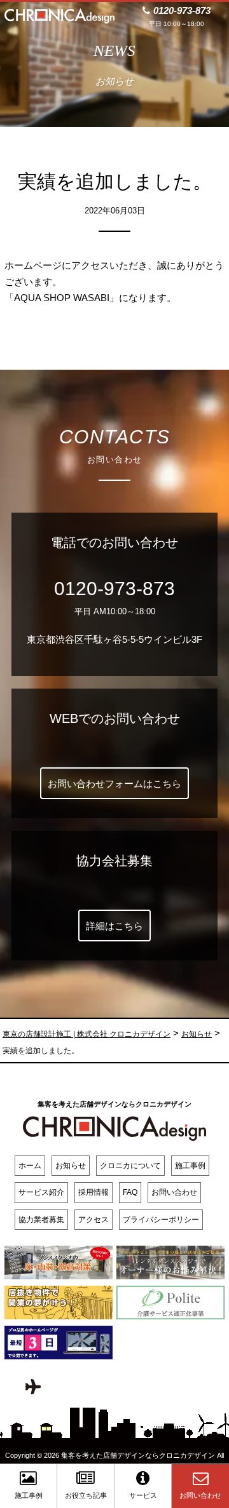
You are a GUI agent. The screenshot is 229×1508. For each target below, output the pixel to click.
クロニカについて (130, 1165)
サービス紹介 (41, 1192)
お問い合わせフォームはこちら (114, 783)
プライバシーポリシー (161, 1219)
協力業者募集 (41, 1219)
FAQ (130, 1192)
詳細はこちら (114, 925)
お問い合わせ (174, 1192)
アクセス (93, 1219)
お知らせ (70, 1165)
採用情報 (93, 1192)
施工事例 (190, 1165)
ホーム (29, 1165)
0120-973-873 (114, 588)
